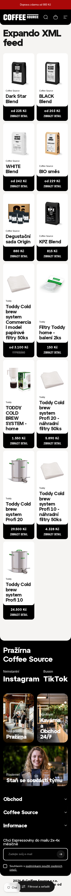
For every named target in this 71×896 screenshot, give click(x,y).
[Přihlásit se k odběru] (61, 854)
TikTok (55, 679)
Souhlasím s (35, 868)
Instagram (21, 679)
